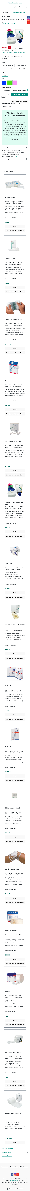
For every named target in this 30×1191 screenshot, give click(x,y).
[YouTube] (28, 22)
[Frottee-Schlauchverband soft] (15, 36)
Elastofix (8, 380)
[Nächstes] (28, 657)
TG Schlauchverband (12, 808)
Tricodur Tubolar (11, 930)
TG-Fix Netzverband (12, 869)
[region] (15, 36)
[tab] (15, 151)
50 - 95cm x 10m (21, 69)
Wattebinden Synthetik (13, 1113)
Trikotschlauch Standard (13, 1052)
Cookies (25, 1167)
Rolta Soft (8, 564)
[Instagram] (28, 20)
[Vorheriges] (2, 657)
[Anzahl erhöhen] (8, 94)
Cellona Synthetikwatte (13, 319)
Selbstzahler (6, 90)
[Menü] (3, 6)
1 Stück (5, 75)
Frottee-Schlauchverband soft (14, 503)
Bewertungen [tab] (6, 159)
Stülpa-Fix (8, 747)
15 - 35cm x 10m (8, 65)
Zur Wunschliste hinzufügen (20, 101)
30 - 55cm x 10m (20, 65)
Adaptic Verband (11, 197)
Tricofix (7, 991)
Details (15, 226)
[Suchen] (15, 6)
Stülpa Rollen (9, 686)
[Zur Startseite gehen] (15, 3)
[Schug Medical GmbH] (15, 23)
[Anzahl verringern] (3, 94)
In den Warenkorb (19, 94)
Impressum (5, 1167)
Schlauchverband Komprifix (15, 625)
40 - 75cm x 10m (8, 69)
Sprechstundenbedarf (19, 90)
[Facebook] (28, 17)
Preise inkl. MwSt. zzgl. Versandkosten (13, 52)
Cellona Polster (10, 258)
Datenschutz (14, 1167)
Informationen (7, 1156)
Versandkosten (13, 1180)
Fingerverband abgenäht (14, 441)
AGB (20, 1167)
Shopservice (6, 1152)
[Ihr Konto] (23, 6)
